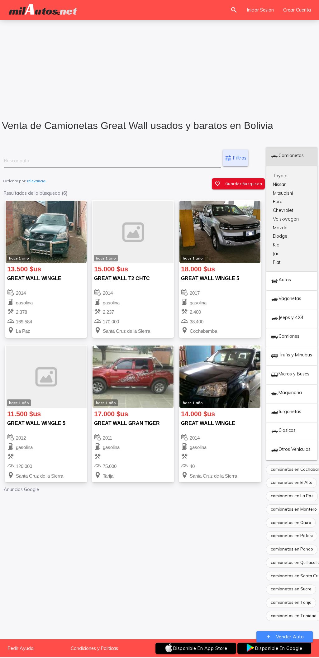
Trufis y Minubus (295, 355)
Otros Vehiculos (295, 449)
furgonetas (290, 411)
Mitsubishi (283, 193)
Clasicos (287, 430)
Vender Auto (284, 637)
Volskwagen (286, 219)
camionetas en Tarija (291, 602)
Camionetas (291, 155)
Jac (276, 253)
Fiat (276, 262)
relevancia (36, 181)
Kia (276, 245)
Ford (278, 201)
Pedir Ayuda (21, 648)
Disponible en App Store (200, 648)
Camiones (289, 336)
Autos (285, 280)
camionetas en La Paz (292, 495)
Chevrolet (283, 210)
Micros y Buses (294, 374)
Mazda (280, 228)
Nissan (280, 184)
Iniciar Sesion (260, 10)
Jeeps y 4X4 (291, 317)
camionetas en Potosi (292, 535)
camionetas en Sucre (291, 588)
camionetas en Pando (292, 548)
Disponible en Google (278, 648)
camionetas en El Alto (291, 482)
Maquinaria (290, 392)
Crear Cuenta (297, 10)
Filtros (236, 158)
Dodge (280, 236)
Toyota (280, 176)
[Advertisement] (159, 66)
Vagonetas (290, 298)
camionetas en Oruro (291, 522)
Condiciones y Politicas (94, 648)
